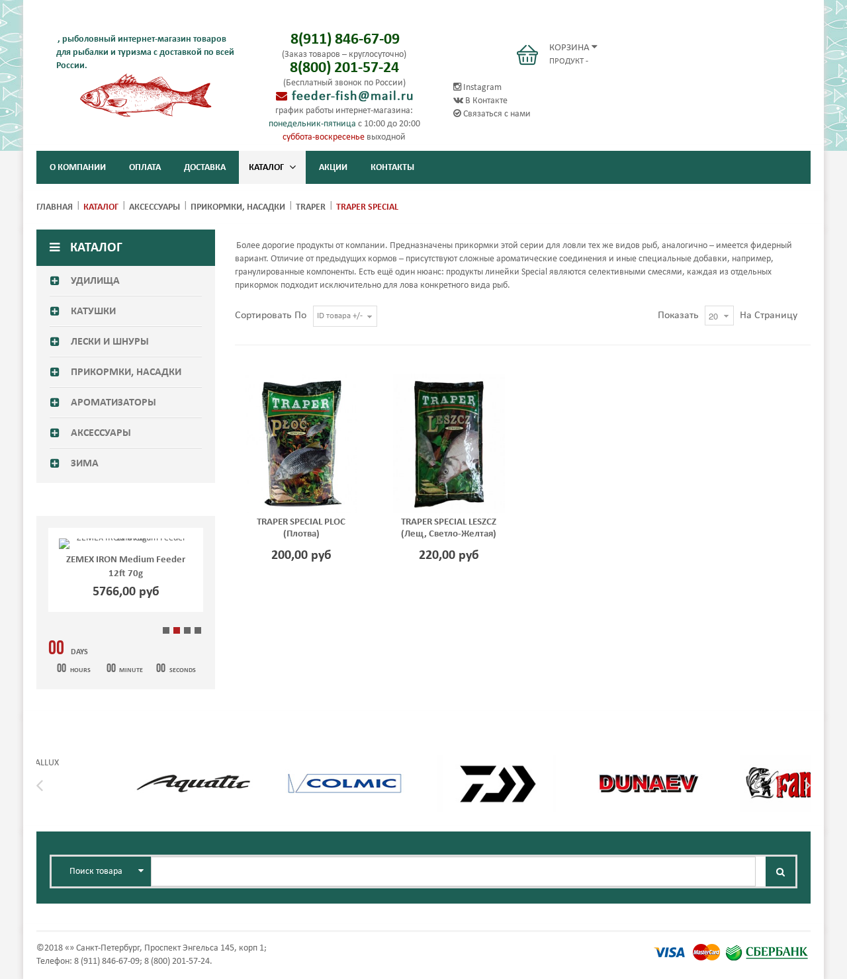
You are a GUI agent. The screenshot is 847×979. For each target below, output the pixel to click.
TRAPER (311, 207)
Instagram (481, 88)
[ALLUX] (41, 763)
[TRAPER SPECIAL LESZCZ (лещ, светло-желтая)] (449, 443)
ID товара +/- (340, 316)
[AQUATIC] (193, 763)
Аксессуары (154, 207)
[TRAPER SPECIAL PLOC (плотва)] (301, 443)
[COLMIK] (344, 763)
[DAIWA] (496, 763)
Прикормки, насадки (238, 207)
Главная (54, 207)
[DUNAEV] (647, 763)
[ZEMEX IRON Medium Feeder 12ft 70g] (126, 543)
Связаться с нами (496, 114)
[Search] (780, 871)
